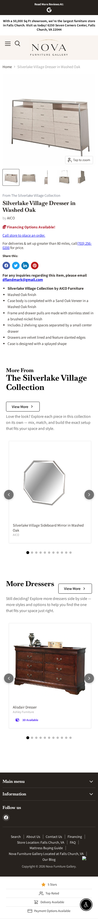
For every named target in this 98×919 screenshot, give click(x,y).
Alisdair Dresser (25, 707)
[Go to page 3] (36, 552)
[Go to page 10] (66, 552)
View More (20, 406)
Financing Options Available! (30, 227)
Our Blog (49, 859)
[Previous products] (9, 494)
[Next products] (89, 494)
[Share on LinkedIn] (25, 265)
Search (16, 836)
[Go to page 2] (32, 552)
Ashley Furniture (23, 712)
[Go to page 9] (62, 552)
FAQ (73, 842)
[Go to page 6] (49, 552)
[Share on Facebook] (6, 265)
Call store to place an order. (24, 235)
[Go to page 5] (45, 552)
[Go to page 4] (40, 552)
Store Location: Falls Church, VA (40, 842)
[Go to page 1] (27, 552)
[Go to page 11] (70, 552)
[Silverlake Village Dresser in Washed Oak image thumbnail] (11, 177)
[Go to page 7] (53, 552)
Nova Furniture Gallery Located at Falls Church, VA (46, 853)
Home (7, 67)
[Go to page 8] (58, 552)
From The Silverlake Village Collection (31, 195)
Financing (75, 836)
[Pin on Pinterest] (34, 265)
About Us (33, 836)
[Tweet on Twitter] (16, 265)
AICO (11, 218)
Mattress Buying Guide (46, 848)
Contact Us (54, 836)
